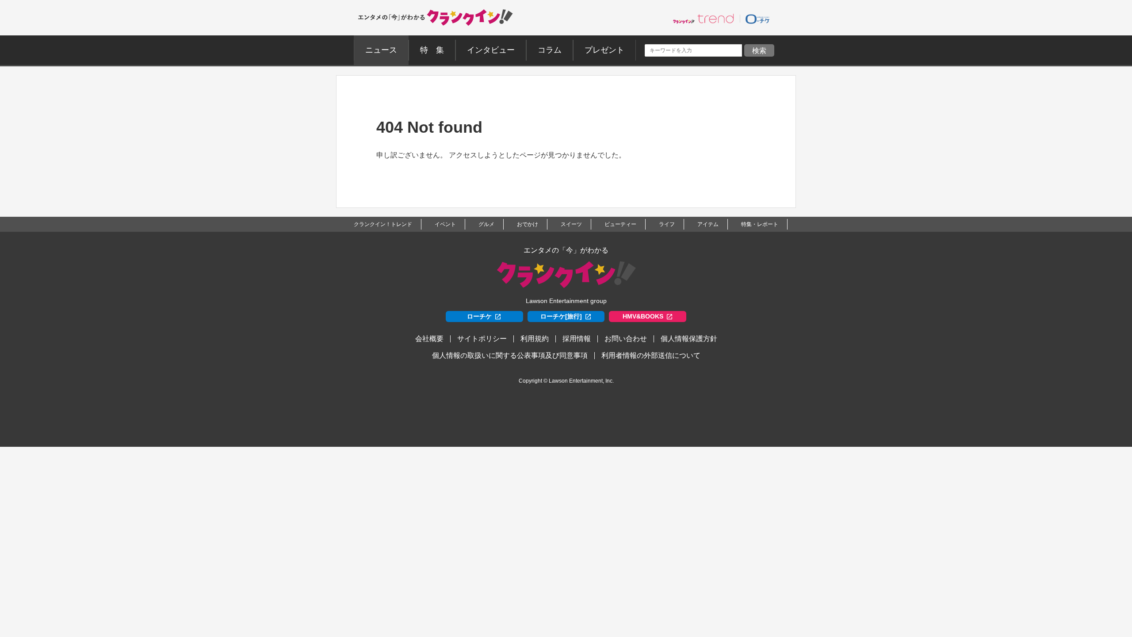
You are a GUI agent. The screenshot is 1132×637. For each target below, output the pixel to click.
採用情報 (576, 338)
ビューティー (620, 224)
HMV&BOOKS (643, 316)
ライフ (667, 224)
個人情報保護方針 (689, 338)
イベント (445, 224)
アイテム (708, 224)
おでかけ (527, 224)
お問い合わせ (625, 338)
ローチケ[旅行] (561, 316)
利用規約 (534, 338)
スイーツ (571, 224)
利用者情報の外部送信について (650, 355)
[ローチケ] (757, 18)
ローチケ (479, 316)
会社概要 (429, 338)
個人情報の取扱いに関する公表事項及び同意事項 (510, 355)
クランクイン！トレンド (383, 224)
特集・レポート (759, 224)
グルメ (486, 224)
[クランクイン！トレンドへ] (703, 18)
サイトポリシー (482, 338)
